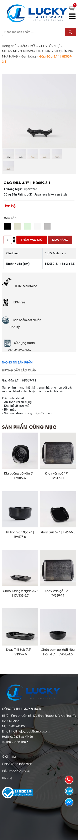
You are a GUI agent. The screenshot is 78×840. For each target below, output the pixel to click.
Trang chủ (9, 46)
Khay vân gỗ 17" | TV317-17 (58, 475)
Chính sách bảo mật (17, 763)
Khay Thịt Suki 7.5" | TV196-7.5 (20, 651)
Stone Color (17, 226)
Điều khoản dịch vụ (16, 771)
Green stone (27, 226)
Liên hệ (7, 778)
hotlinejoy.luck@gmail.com (30, 731)
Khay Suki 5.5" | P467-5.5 (58, 532)
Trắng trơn (37, 226)
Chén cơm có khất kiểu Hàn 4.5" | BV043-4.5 (58, 651)
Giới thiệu (9, 756)
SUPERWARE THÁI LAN (35, 51)
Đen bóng (28, 56)
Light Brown (47, 226)
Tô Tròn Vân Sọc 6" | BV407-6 (20, 534)
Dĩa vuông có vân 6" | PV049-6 (20, 475)
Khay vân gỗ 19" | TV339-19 (58, 593)
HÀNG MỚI (27, 46)
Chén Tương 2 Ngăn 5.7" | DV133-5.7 (20, 593)
